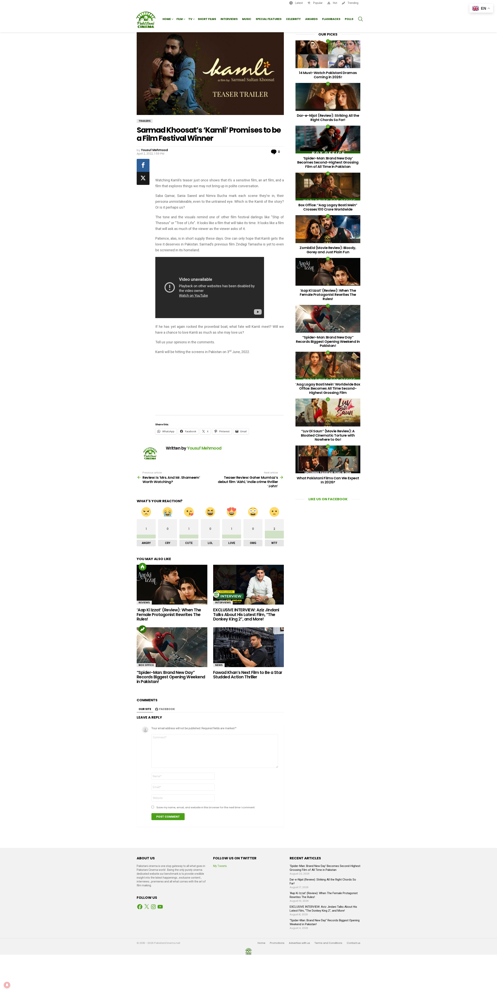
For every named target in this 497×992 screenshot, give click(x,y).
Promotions (277, 943)
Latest (299, 3)
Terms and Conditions (328, 943)
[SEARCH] (360, 19)
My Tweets (220, 866)
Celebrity (293, 19)
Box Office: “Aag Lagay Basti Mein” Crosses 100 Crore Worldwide (327, 207)
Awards (311, 19)
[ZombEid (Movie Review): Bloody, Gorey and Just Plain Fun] (327, 229)
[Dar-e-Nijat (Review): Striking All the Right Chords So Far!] (327, 97)
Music (246, 19)
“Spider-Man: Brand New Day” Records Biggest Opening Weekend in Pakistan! (171, 677)
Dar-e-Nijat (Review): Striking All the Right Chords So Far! (328, 117)
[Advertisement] (219, 167)
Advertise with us (299, 943)
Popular (318, 3)
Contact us (353, 943)
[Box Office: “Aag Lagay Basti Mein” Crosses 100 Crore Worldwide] (327, 186)
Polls (349, 19)
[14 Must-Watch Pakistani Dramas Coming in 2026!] (327, 54)
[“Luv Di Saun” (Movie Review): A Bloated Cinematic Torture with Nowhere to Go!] (327, 412)
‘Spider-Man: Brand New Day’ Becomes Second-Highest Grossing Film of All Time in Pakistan (328, 162)
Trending (352, 3)
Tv (190, 19)
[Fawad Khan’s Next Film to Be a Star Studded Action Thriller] (248, 647)
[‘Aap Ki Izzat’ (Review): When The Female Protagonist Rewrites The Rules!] (172, 585)
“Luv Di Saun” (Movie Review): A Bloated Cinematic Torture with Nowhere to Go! (328, 435)
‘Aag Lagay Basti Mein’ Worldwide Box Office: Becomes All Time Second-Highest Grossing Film (327, 388)
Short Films (207, 19)
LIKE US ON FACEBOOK (328, 499)
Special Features (269, 19)
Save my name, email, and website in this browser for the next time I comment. (205, 807)
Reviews (144, 602)
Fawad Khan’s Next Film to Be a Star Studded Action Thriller (247, 675)
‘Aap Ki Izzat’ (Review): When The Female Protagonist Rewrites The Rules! (169, 614)
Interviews (229, 19)
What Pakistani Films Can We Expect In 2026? (328, 480)
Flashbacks (331, 19)
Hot (334, 3)
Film (179, 19)
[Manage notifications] (7, 985)
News (219, 665)
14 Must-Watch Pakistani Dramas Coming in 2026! (328, 74)
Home (166, 19)
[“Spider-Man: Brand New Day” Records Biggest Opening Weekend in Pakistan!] (172, 647)
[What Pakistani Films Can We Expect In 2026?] (327, 459)
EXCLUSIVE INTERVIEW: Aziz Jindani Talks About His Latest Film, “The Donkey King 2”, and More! (246, 614)
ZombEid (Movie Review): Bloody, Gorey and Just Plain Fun (328, 249)
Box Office (146, 665)
